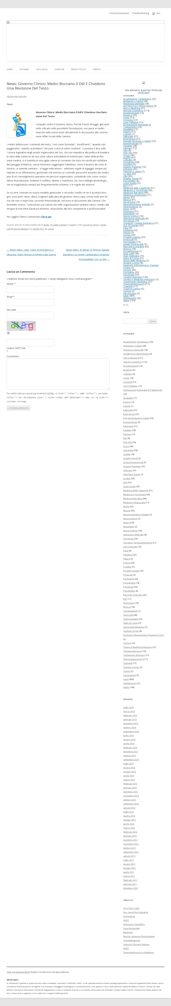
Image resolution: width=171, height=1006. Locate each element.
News (46, 224)
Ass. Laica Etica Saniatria (135, 912)
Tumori (127, 291)
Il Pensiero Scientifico (134, 924)
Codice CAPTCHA (16, 348)
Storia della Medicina (134, 260)
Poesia (127, 234)
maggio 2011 (129, 868)
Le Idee (127, 173)
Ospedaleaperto (131, 940)
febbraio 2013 (130, 783)
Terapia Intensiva (132, 277)
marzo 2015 (129, 711)
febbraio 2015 (130, 715)
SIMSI (126, 948)
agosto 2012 (129, 807)
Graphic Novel (130, 178)
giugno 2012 (129, 815)
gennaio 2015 (130, 719)
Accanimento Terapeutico (137, 98)
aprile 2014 (128, 743)
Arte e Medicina (131, 108)
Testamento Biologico (135, 281)
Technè (127, 270)
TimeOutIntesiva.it (119, 13)
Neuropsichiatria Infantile (136, 204)
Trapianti (128, 286)
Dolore (127, 131)
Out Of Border (131, 225)
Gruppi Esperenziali (133, 244)
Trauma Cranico (132, 288)
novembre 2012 (131, 795)
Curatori (59, 69)
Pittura (126, 232)
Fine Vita (127, 152)
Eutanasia (128, 211)
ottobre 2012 (129, 799)
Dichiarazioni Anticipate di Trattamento (137, 126)
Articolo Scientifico (133, 110)
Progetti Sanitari (58, 224)
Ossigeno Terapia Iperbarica (138, 223)
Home (10, 69)
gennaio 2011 (130, 884)
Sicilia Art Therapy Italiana (136, 944)
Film (125, 150)
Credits (97, 69)
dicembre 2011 (130, 839)
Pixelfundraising (140, 13)
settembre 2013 (131, 759)
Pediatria (128, 230)
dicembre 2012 (130, 791)
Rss (157, 13)
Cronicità (128, 120)
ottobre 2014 (129, 727)
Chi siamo (24, 69)
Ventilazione (129, 298)
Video (126, 300)
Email (11, 296)
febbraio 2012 (130, 831)
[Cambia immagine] (8, 333)
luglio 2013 (128, 763)
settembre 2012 (131, 803)
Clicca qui (46, 216)
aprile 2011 (128, 872)
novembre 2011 (131, 843)
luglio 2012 (128, 811)
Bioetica (127, 115)
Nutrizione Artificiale (134, 218)
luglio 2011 (128, 860)
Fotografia (129, 162)
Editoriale (128, 136)
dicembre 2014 (130, 723)
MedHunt (128, 932)
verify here (143, 92)
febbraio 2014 (130, 747)
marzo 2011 (129, 876)
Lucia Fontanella (131, 928)
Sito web (11, 309)
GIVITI (126, 920)
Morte (126, 197)
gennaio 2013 (130, 787)
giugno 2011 (129, 864)
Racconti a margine (133, 246)
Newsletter (129, 213)
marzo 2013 (129, 779)
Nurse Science (131, 216)
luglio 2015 (128, 707)
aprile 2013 (128, 775)
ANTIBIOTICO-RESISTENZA (138, 105)
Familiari (127, 145)
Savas (51, 228)
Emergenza (129, 138)
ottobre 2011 (129, 847)
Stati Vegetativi (131, 255)
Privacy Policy (78, 69)
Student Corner (131, 262)
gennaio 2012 (130, 835)
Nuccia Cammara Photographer (139, 936)
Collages (127, 159)
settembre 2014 (131, 731)
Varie (126, 295)
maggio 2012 (129, 819)
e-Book (127, 134)
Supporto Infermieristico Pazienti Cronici (141, 266)
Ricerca (127, 248)
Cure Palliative (130, 122)
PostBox (128, 164)
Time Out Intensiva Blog (18, 972)
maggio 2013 (129, 771)
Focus (126, 155)
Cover (126, 117)
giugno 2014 (129, 739)
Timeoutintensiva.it (133, 284)
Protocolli (128, 239)
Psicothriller (129, 180)
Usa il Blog (42, 69)
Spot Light (128, 253)
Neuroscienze (130, 206)
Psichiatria (128, 272)
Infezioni (127, 169)
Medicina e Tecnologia (135, 190)
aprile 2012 (128, 823)
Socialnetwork (130, 251)
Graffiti (127, 157)
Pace (126, 227)
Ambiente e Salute (133, 101)
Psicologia (128, 274)
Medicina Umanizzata (134, 195)
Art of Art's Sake (131, 908)
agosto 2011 (129, 856)
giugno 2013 (129, 767)
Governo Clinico (91, 224)
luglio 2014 (128, 735)
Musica (127, 199)
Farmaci (127, 148)
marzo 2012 (129, 827)
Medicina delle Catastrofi (136, 187)
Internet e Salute (132, 171)
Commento (13, 356)
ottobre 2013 (129, 755)
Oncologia (128, 220)
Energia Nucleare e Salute (137, 141)
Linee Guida (129, 183)
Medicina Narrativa (133, 192)
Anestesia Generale (133, 103)
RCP (125, 185)
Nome (11, 283)
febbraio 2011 (130, 880)
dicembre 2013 (130, 751)
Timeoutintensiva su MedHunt (138, 952)
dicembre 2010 (130, 888)
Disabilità (128, 129)
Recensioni (129, 202)
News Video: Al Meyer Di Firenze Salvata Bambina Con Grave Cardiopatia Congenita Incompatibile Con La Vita (86, 254)
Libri (125, 176)
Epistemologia (131, 143)
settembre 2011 (131, 852)
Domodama (129, 916)
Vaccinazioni (129, 293)
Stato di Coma (131, 258)
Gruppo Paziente (132, 166)
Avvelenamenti (131, 112)
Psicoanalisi (129, 241)
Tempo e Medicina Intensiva (138, 279)
